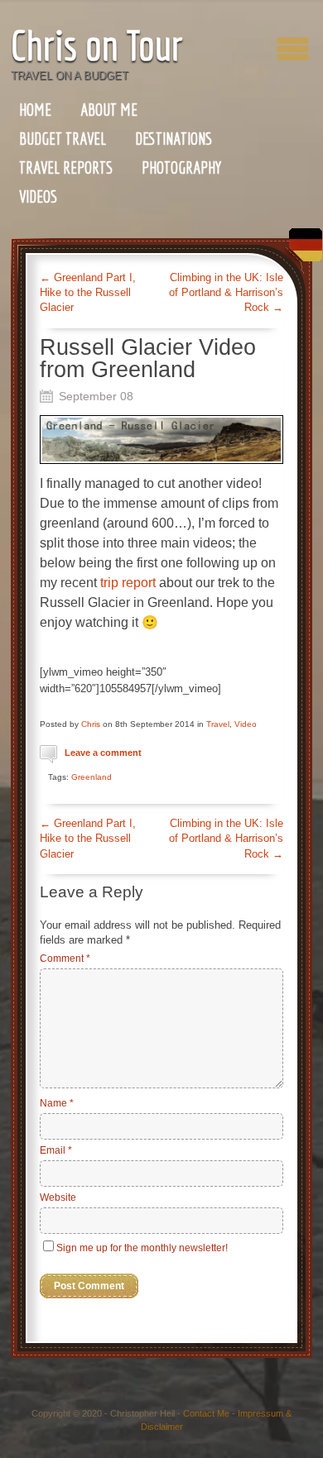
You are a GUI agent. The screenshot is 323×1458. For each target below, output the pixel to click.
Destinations (173, 138)
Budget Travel (62, 138)
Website (58, 1197)
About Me (108, 109)
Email (56, 1150)
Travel (217, 724)
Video (245, 724)
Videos (38, 196)
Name (57, 1103)
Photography (181, 167)
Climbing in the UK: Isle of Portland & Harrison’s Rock (226, 292)
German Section (301, 251)
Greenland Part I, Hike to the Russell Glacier (88, 292)
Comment (65, 958)
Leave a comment (103, 753)
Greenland (91, 777)
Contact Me (206, 1413)
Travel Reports (66, 167)
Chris (90, 724)
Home (35, 109)
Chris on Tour (97, 45)
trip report (128, 583)
